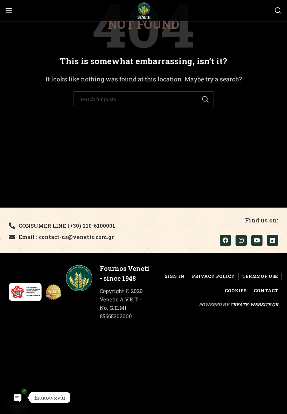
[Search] (278, 11)
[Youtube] (256, 240)
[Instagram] (241, 240)
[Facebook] (225, 240)
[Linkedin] (272, 240)
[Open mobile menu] (9, 11)
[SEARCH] (205, 99)
